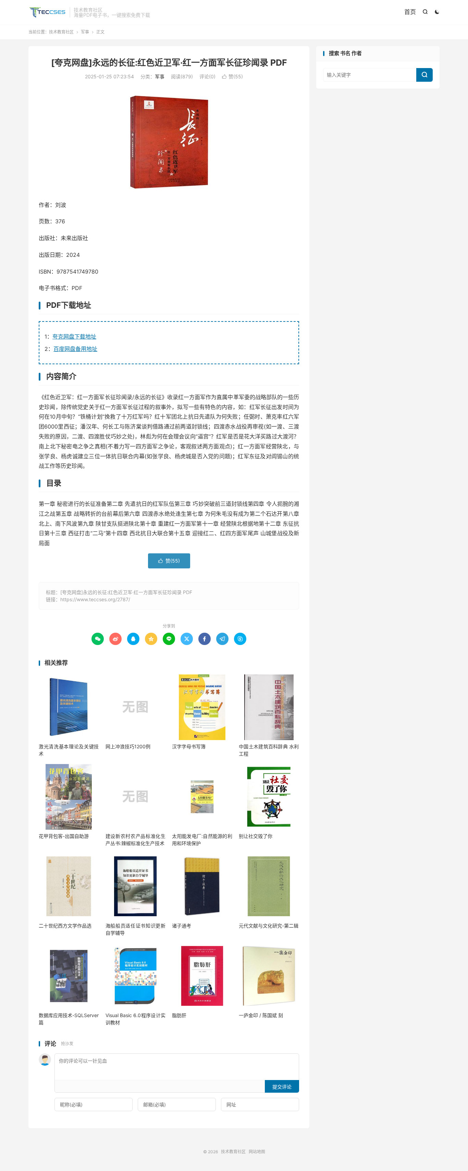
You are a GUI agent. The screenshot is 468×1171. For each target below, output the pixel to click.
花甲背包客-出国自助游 (64, 836)
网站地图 (257, 1151)
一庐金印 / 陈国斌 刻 (261, 1015)
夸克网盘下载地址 (74, 336)
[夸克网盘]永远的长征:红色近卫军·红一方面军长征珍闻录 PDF (169, 62)
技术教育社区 (47, 12)
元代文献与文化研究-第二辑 (268, 926)
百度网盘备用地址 (75, 348)
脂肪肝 (179, 1015)
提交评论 (282, 1087)
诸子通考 (181, 926)
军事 (85, 32)
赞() (232, 76)
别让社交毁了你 (255, 836)
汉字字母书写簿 (189, 746)
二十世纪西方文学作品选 (65, 926)
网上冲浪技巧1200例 (128, 746)
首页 (410, 12)
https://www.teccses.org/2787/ (95, 599)
